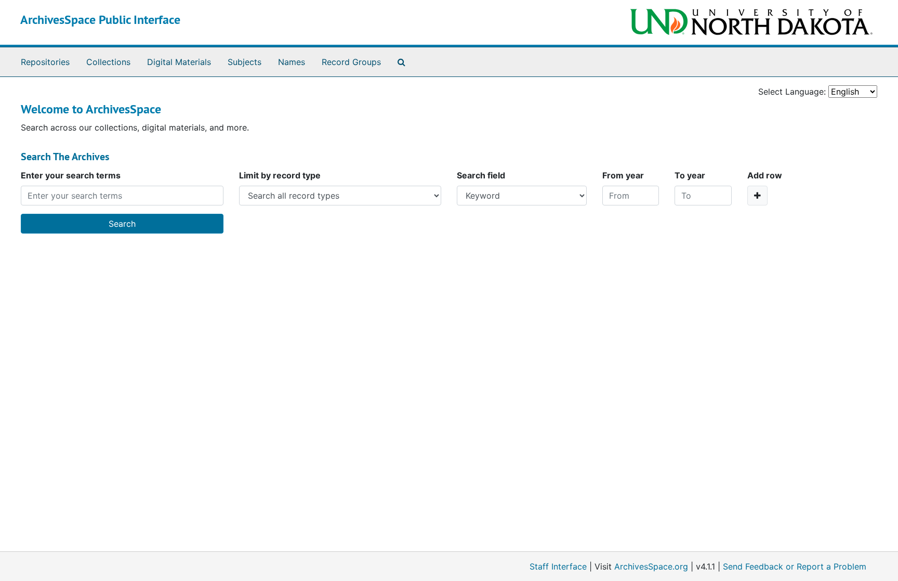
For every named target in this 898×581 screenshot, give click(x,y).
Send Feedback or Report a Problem (794, 566)
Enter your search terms (71, 175)
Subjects (244, 62)
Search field (481, 175)
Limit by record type (280, 175)
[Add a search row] (757, 195)
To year (690, 175)
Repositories (45, 62)
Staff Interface (558, 566)
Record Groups (351, 62)
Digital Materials (179, 62)
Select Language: (792, 91)
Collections (108, 62)
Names (291, 62)
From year (623, 175)
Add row (764, 175)
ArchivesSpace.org (651, 566)
